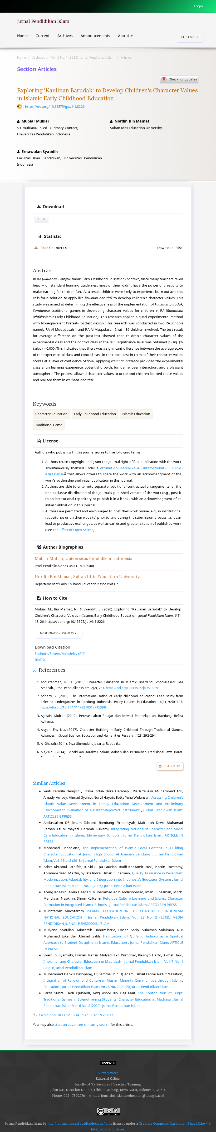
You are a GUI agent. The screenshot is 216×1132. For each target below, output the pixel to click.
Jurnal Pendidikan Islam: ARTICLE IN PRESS (143, 904)
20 (104, 1014)
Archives (65, 35)
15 (82, 1014)
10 (59, 1014)
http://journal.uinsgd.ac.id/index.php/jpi (78, 1123)
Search (192, 37)
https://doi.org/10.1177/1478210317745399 (73, 707)
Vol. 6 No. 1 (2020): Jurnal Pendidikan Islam (83, 57)
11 (63, 1014)
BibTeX (40, 659)
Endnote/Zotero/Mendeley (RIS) (60, 653)
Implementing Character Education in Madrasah (82, 961)
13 (73, 1014)
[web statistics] (108, 1065)
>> (112, 1014)
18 (95, 1014)
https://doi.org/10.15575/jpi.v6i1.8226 (55, 106)
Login (198, 6)
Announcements (95, 35)
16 (86, 1014)
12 (68, 1014)
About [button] (124, 35)
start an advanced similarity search (82, 1024)
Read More (172, 766)
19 (100, 1014)
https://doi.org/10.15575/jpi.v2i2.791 (133, 688)
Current (43, 35)
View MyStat (108, 1073)
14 (77, 1014)
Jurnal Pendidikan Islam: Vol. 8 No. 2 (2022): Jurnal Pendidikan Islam (115, 986)
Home (22, 35)
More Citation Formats (57, 633)
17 (91, 1014)
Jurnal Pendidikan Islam (43, 21)
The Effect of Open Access (73, 529)
